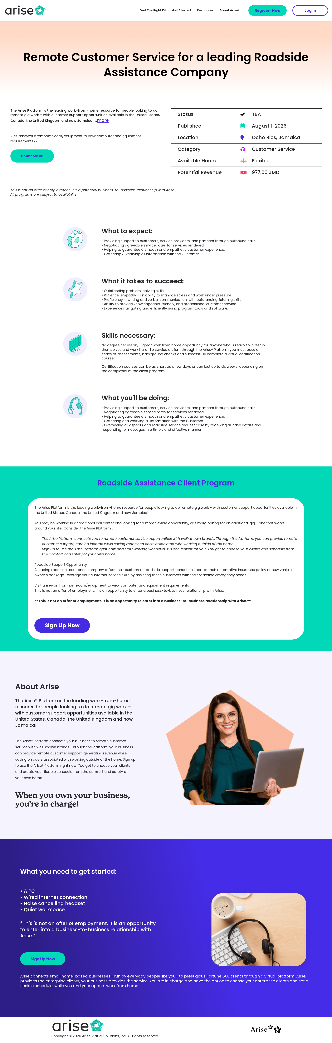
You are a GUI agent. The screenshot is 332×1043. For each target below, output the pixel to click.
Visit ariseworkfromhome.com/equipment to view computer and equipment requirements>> (75, 139)
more (103, 120)
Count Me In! (32, 156)
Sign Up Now (62, 625)
